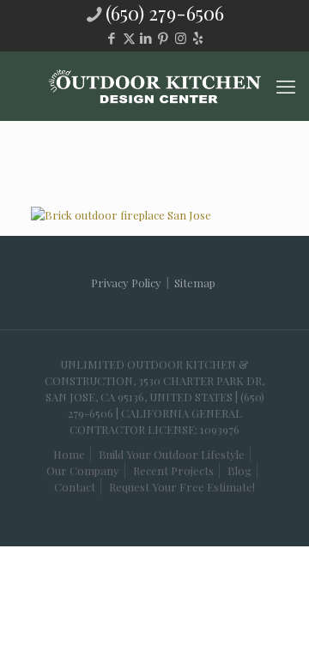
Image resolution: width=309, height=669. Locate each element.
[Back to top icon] (256, 625)
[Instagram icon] (180, 37)
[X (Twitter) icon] (129, 37)
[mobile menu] (285, 85)
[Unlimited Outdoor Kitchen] (154, 86)
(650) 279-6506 (165, 13)
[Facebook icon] (112, 37)
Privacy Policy (126, 282)
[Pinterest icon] (163, 37)
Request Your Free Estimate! (182, 486)
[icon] (197, 37)
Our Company (82, 470)
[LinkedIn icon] (146, 37)
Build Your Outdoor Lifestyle (172, 454)
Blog (239, 470)
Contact (74, 486)
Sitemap (194, 282)
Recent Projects (173, 470)
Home (69, 454)
